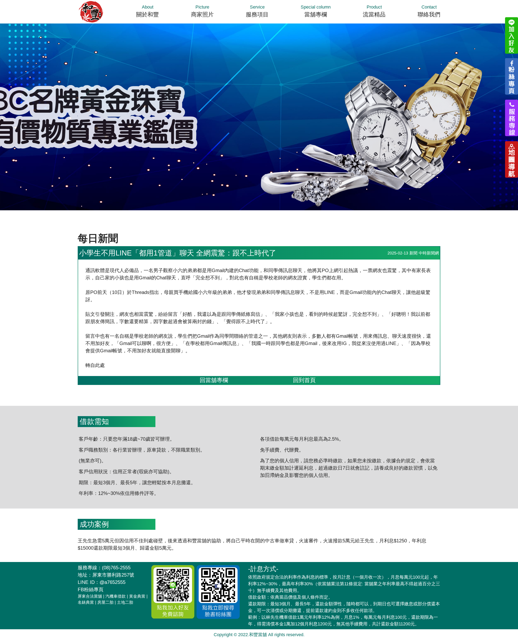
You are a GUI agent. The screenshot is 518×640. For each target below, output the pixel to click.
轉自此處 (95, 365)
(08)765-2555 (116, 567)
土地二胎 (125, 602)
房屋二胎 (105, 602)
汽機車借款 (115, 596)
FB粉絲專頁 (90, 589)
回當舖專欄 (214, 380)
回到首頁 (304, 380)
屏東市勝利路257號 (113, 575)
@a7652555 (112, 582)
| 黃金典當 (136, 596)
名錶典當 (86, 602)
